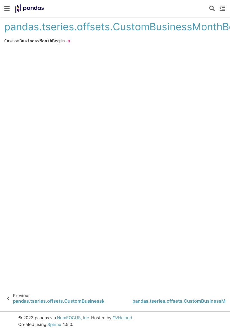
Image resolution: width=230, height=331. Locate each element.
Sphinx (54, 324)
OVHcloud (122, 317)
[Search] (212, 8)
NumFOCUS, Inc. (73, 317)
